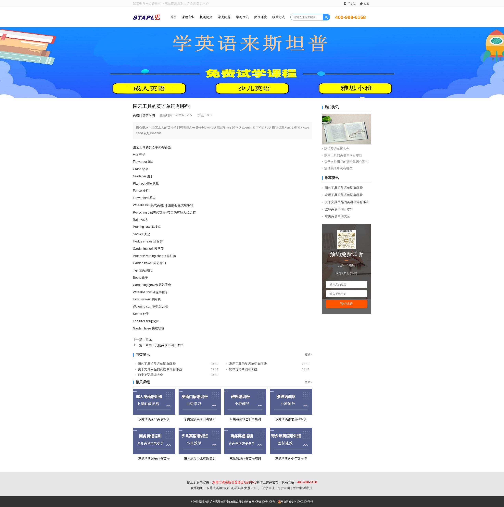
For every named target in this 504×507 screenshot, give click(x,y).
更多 (308, 354)
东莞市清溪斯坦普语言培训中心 (234, 482)
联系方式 (278, 17)
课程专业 (188, 17)
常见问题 (224, 17)
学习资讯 (242, 17)
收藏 (366, 3)
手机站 (351, 3)
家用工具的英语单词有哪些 (164, 345)
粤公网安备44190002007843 (297, 501)
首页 (173, 17)
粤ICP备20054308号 (263, 501)
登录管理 (268, 488)
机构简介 (206, 17)
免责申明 (283, 488)
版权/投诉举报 (302, 488)
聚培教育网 (141, 3)
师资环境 (260, 17)
